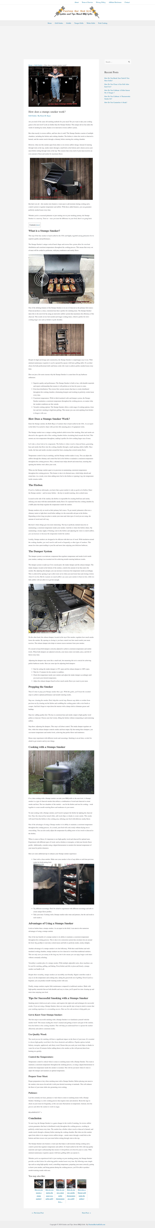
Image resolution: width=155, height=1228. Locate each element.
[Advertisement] (77, 39)
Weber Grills (91, 23)
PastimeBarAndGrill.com (97, 1224)
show (37, 225)
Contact (127, 2)
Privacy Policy (101, 2)
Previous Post (38, 1213)
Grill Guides (59, 23)
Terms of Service (87, 2)
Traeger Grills (78, 23)
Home (50, 23)
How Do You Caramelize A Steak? (115, 102)
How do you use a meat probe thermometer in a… (60, 1196)
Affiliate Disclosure (115, 2)
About (77, 2)
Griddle (68, 23)
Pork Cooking (102, 23)
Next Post (86, 1213)
